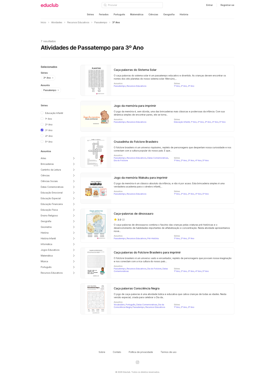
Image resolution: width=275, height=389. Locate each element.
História (184, 14)
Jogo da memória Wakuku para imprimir (141, 177)
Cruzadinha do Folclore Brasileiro (136, 141)
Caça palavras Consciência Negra (136, 288)
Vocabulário (119, 304)
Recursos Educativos (136, 86)
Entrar (209, 5)
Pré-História (153, 238)
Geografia (169, 14)
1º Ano (48, 118)
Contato (117, 352)
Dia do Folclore (121, 160)
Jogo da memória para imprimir (135, 105)
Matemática (136, 14)
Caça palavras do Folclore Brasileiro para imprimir (147, 252)
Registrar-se (227, 5)
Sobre (102, 352)
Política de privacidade (141, 352)
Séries (90, 14)
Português (119, 14)
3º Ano (49, 130)
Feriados (104, 14)
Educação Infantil (54, 113)
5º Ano (49, 141)
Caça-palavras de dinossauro (133, 213)
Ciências (153, 14)
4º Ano (49, 136)
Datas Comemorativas (157, 158)
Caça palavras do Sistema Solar (135, 69)
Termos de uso (168, 352)
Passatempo (120, 86)
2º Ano (49, 124)
